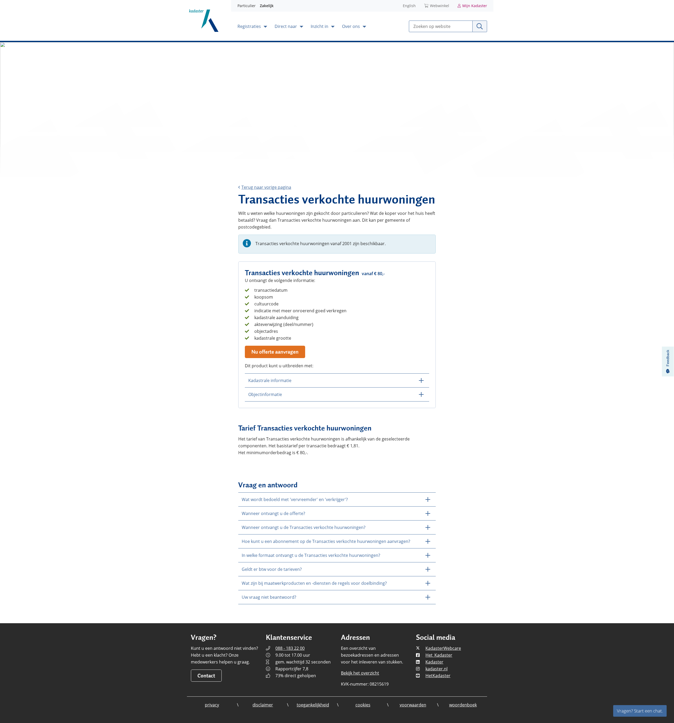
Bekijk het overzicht (360, 673)
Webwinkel (439, 5)
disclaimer (262, 705)
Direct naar (286, 26)
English (409, 5)
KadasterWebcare (443, 648)
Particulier (246, 5)
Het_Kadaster (438, 655)
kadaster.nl (436, 669)
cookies (362, 705)
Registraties (249, 26)
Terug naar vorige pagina (266, 187)
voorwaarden (413, 705)
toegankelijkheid (313, 705)
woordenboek (463, 705)
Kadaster (434, 662)
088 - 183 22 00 (290, 648)
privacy (212, 705)
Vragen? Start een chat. (640, 711)
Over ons (351, 26)
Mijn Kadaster (474, 5)
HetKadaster (437, 676)
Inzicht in (320, 26)
